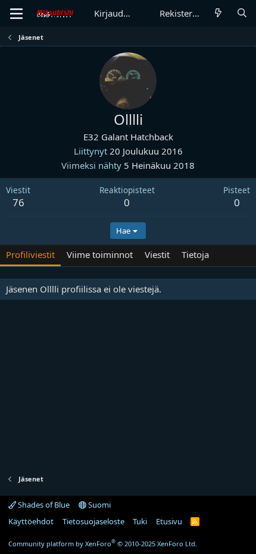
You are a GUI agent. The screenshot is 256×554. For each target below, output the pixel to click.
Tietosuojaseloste (93, 521)
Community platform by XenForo (102, 543)
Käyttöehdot (31, 521)
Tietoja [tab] (195, 254)
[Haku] (242, 13)
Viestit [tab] (157, 254)
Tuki (140, 521)
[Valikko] (16, 14)
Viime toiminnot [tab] (100, 254)
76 (18, 202)
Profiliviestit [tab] (30, 254)
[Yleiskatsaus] (218, 13)
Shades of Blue (43, 504)
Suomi (98, 504)
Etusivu (169, 521)
